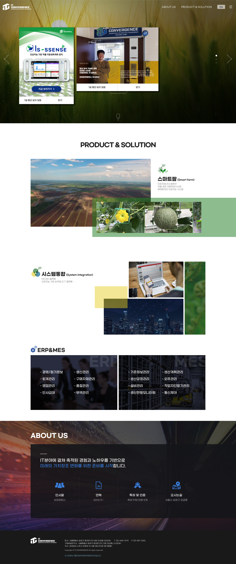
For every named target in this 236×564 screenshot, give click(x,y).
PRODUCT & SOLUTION (196, 7)
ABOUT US (169, 7)
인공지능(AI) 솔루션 (167, 184)
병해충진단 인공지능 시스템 (170, 189)
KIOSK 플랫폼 (49, 279)
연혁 (98, 497)
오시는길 (176, 497)
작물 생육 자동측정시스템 (169, 186)
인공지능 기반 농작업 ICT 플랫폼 (57, 281)
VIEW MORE (118, 95)
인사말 (59, 497)
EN (221, 7)
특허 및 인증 (138, 497)
